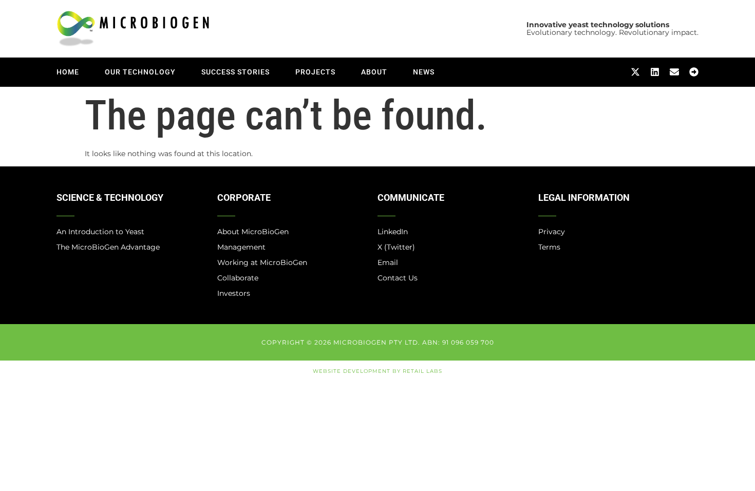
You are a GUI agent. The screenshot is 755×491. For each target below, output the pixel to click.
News (424, 72)
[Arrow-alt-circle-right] (694, 72)
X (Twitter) (396, 247)
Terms (549, 247)
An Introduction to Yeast (100, 231)
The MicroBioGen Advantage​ (108, 247)
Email (388, 262)
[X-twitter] (635, 72)
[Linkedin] (654, 72)
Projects (315, 72)
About (374, 72)
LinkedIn (393, 231)
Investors (233, 293)
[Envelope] (674, 72)
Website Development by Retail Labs (377, 371)
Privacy (551, 231)
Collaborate (237, 277)
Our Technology (140, 72)
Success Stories (235, 72)
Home (67, 72)
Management (241, 247)
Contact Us (398, 277)
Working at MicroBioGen (262, 262)
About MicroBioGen (253, 231)
